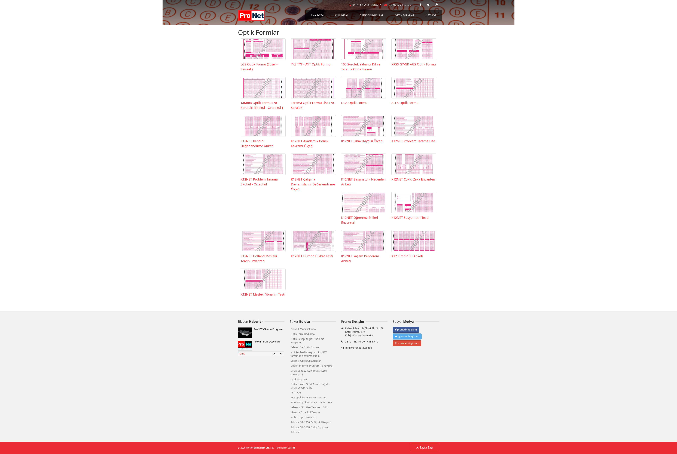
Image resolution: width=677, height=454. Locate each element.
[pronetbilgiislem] (420, 5)
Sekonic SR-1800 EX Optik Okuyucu (311, 422)
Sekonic (295, 432)
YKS (330, 402)
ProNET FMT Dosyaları (267, 341)
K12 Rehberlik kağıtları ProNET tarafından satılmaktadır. (309, 354)
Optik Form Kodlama (303, 334)
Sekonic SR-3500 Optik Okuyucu (309, 427)
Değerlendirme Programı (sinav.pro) (312, 365)
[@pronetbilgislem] (428, 5)
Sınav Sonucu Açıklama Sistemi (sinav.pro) (309, 372)
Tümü (242, 353)
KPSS (322, 402)
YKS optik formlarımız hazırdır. (308, 397)
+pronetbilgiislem (408, 343)
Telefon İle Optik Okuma (305, 347)
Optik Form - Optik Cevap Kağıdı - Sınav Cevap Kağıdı (310, 385)
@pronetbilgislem (408, 336)
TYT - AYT (296, 392)
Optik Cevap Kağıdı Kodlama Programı (307, 340)
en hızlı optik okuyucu (303, 417)
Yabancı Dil (297, 407)
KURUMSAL (341, 15)
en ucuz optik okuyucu (304, 402)
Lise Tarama (313, 407)
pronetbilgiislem (407, 329)
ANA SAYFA (317, 15)
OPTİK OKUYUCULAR (371, 15)
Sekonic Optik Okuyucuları (306, 360)
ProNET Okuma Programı (268, 329)
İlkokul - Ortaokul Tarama (305, 412)
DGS (325, 407)
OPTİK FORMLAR (404, 15)
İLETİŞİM (431, 15)
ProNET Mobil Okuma (303, 329)
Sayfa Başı (426, 447)
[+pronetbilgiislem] (437, 5)
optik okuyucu (299, 379)
